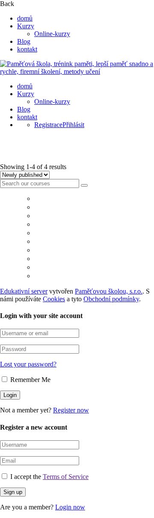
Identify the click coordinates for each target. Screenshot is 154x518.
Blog (23, 41)
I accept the (49, 476)
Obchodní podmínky (111, 299)
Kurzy (25, 26)
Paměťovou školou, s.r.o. (108, 291)
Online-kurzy (52, 33)
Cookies (54, 299)
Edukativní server (23, 291)
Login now (70, 507)
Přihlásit (73, 124)
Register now (71, 410)
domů (25, 18)
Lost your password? (28, 364)
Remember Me (29, 379)
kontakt (27, 49)
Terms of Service (66, 476)
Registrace (48, 124)
